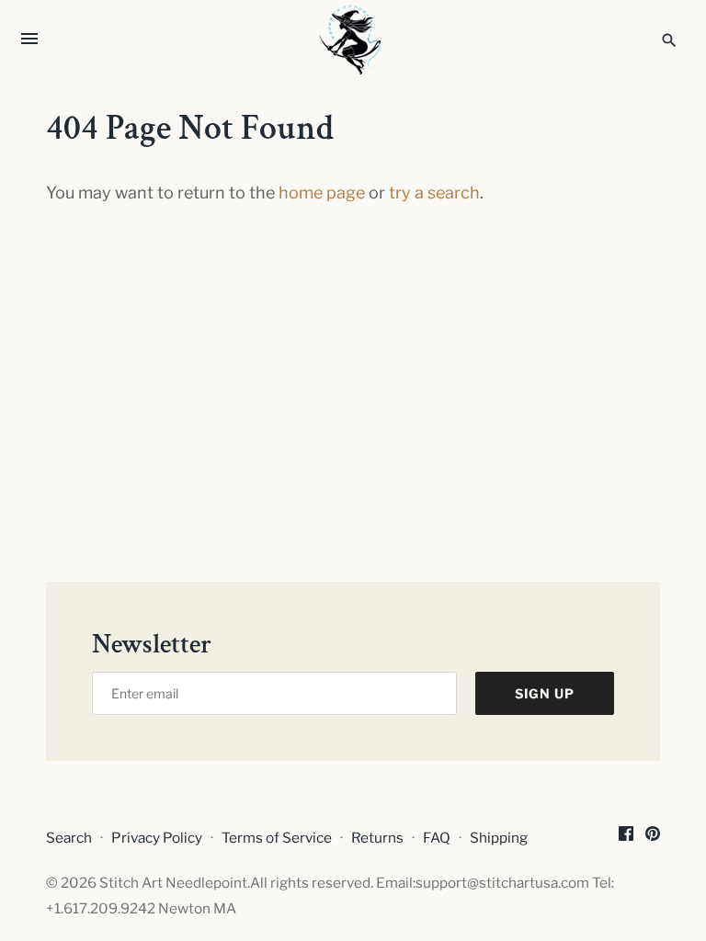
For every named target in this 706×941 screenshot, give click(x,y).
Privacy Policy (156, 837)
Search (69, 837)
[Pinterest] (652, 838)
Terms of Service (277, 837)
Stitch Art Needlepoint (173, 882)
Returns (377, 837)
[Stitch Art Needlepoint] (353, 39)
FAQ (436, 837)
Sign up (545, 693)
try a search (434, 192)
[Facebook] (626, 838)
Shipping (499, 837)
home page (322, 192)
